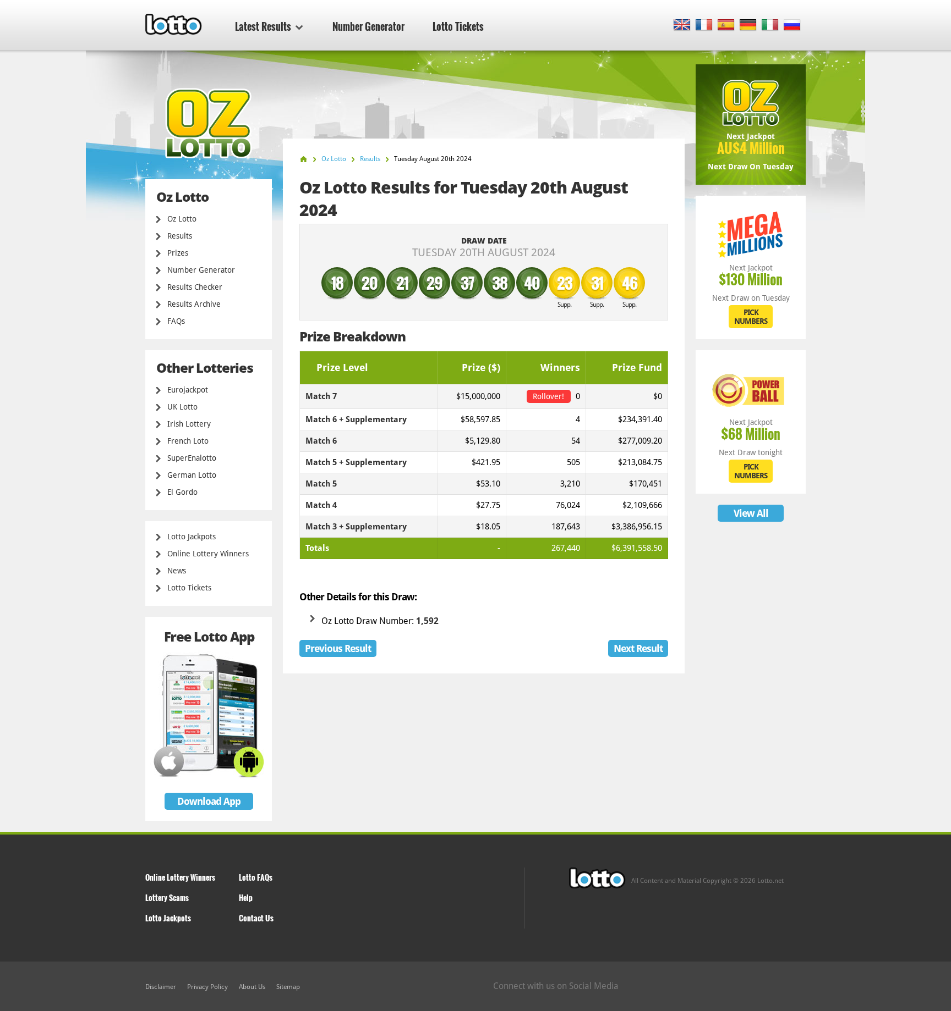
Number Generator (368, 26)
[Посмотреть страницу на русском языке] (792, 25)
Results (179, 235)
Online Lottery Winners (208, 553)
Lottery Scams (167, 897)
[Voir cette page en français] (704, 25)
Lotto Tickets (458, 26)
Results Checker (194, 287)
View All (751, 513)
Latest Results (263, 26)
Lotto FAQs (255, 877)
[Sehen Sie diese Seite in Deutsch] (748, 25)
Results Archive (194, 304)
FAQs (176, 321)
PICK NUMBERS (750, 316)
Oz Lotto (181, 218)
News (176, 570)
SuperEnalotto (191, 458)
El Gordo (182, 492)
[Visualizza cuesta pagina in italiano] (770, 25)
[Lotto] (303, 159)
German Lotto (191, 475)
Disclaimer (160, 987)
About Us (252, 987)
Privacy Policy (207, 987)
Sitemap (288, 987)
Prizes (177, 252)
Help (246, 897)
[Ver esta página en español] (726, 25)
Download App (209, 801)
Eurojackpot (187, 389)
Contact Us (256, 918)
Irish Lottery (189, 423)
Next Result (638, 648)
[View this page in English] (682, 25)
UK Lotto (182, 406)
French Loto (188, 441)
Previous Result (338, 648)
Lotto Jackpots (191, 536)
